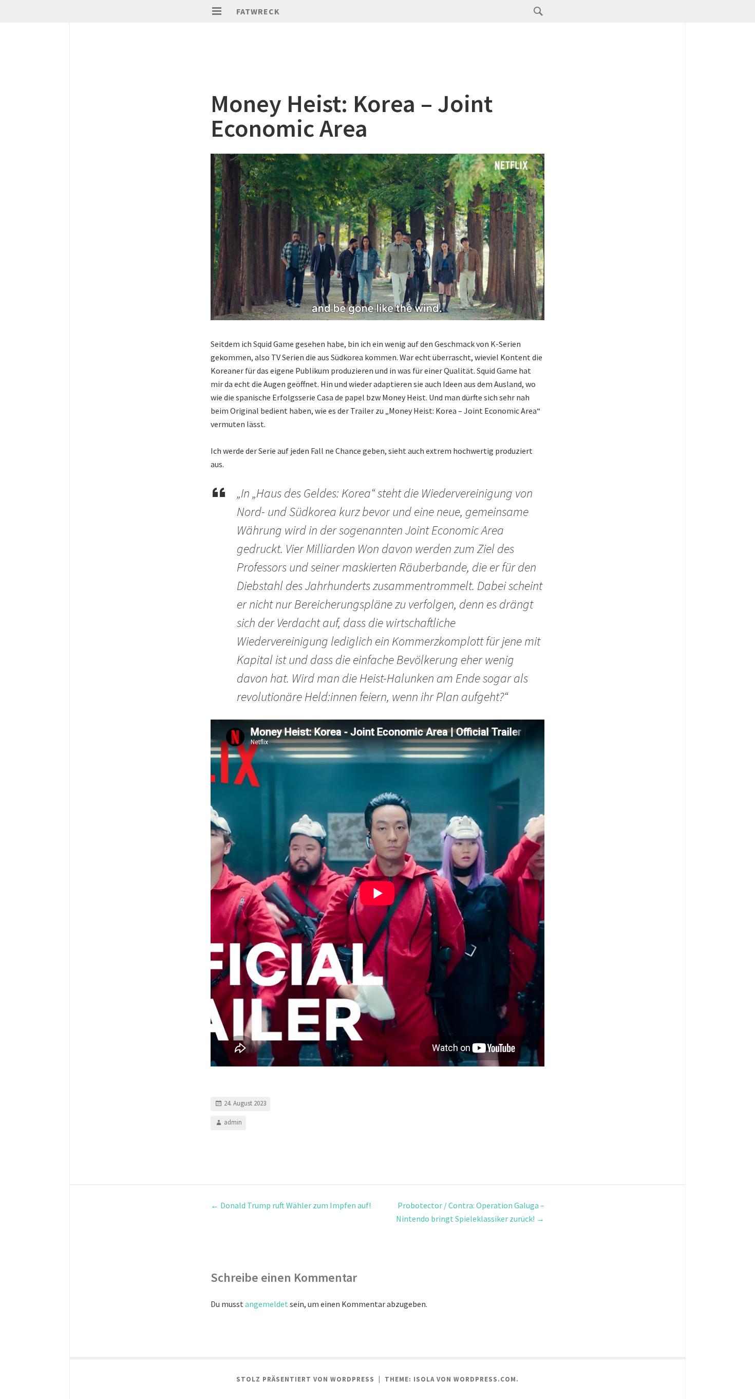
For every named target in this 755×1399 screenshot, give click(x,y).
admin (233, 1122)
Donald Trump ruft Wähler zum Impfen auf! (291, 1205)
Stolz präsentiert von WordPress (305, 1379)
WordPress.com (485, 1379)
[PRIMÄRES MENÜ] (217, 11)
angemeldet (266, 1304)
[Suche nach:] (535, 11)
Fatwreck (258, 11)
